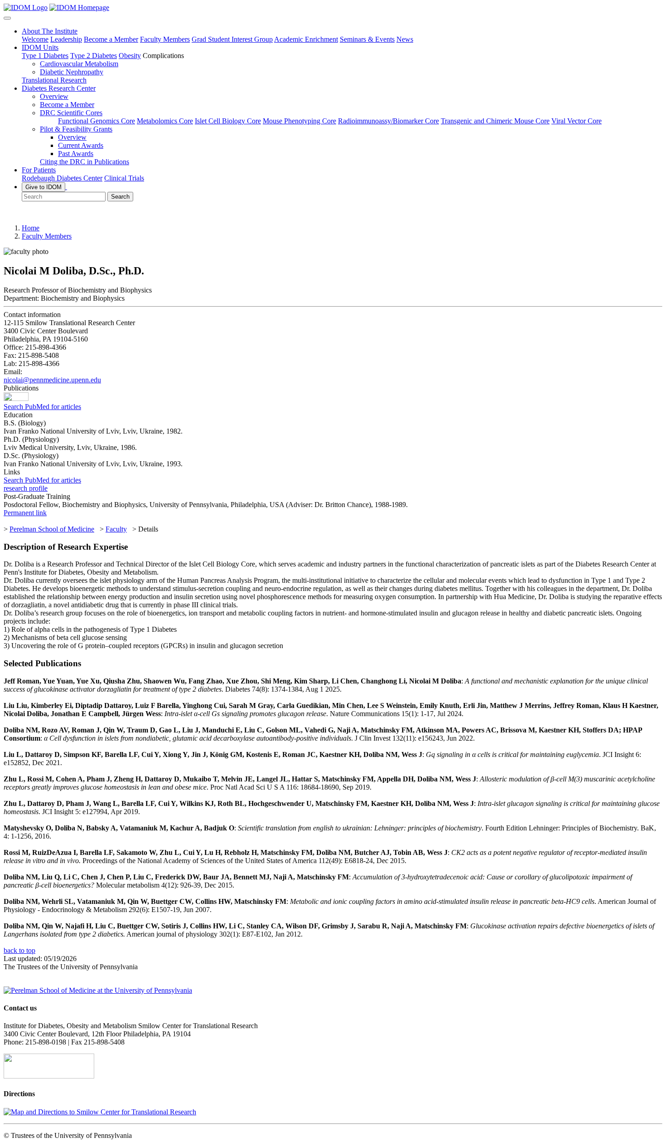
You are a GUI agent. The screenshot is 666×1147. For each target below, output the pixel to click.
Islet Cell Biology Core (228, 121)
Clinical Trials (124, 178)
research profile (26, 488)
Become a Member (111, 39)
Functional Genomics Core (96, 121)
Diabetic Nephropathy (71, 72)
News (404, 39)
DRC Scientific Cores (71, 113)
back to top (19, 950)
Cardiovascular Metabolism (79, 64)
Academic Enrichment (306, 39)
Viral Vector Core (576, 121)
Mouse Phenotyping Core (299, 121)
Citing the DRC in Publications (84, 162)
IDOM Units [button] (40, 47)
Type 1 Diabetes (45, 55)
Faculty (116, 529)
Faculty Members (165, 39)
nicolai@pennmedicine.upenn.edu (52, 380)
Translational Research (54, 80)
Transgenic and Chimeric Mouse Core (495, 121)
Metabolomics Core (165, 121)
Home (30, 228)
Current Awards (80, 145)
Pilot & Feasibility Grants (76, 129)
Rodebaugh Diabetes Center (62, 178)
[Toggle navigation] (7, 18)
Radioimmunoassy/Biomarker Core (388, 121)
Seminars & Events (367, 39)
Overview (54, 96)
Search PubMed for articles (42, 406)
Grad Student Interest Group (232, 39)
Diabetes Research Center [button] (59, 88)
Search (120, 196)
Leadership (66, 39)
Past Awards (75, 153)
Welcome (35, 39)
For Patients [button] (39, 170)
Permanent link (25, 513)
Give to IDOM (43, 187)
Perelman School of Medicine (52, 529)
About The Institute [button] (49, 31)
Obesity (130, 55)
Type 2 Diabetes (93, 55)
